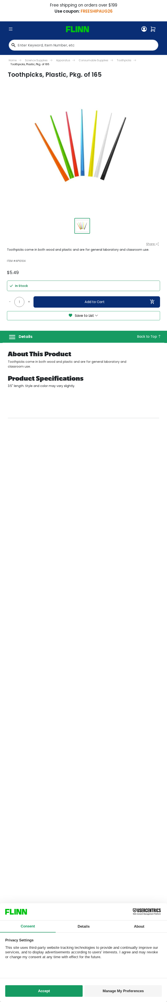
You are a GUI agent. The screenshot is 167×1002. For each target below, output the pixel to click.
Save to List (84, 315)
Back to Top (147, 336)
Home (13, 60)
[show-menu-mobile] (10, 29)
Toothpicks (124, 60)
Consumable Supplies (93, 60)
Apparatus (63, 60)
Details (25, 336)
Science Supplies (36, 60)
